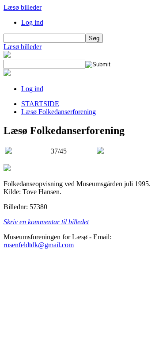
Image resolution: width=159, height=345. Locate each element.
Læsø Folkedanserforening (58, 111)
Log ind (32, 22)
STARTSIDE (40, 103)
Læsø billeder (23, 7)
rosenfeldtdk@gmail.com (39, 245)
